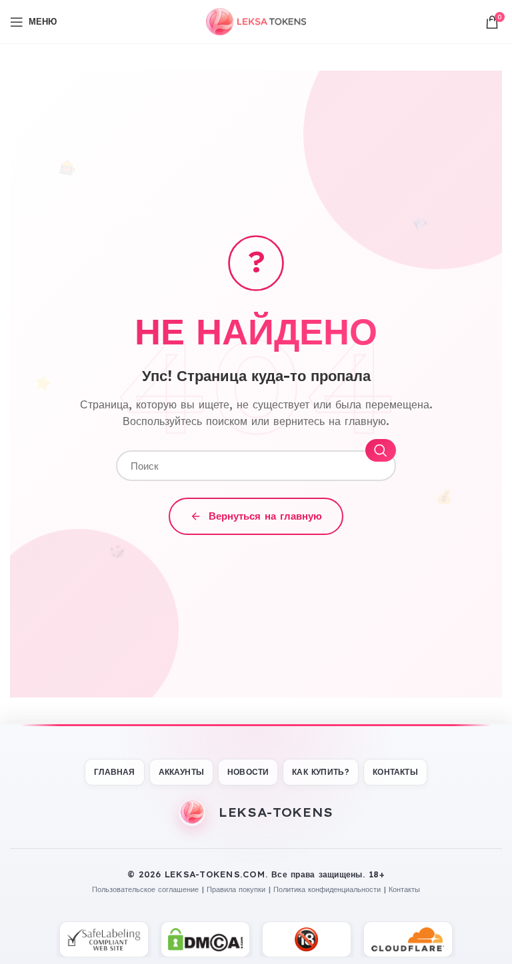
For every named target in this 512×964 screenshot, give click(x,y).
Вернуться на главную (265, 516)
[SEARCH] (380, 450)
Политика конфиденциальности (327, 889)
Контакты (404, 889)
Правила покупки (236, 889)
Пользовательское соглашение (145, 889)
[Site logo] (256, 20)
